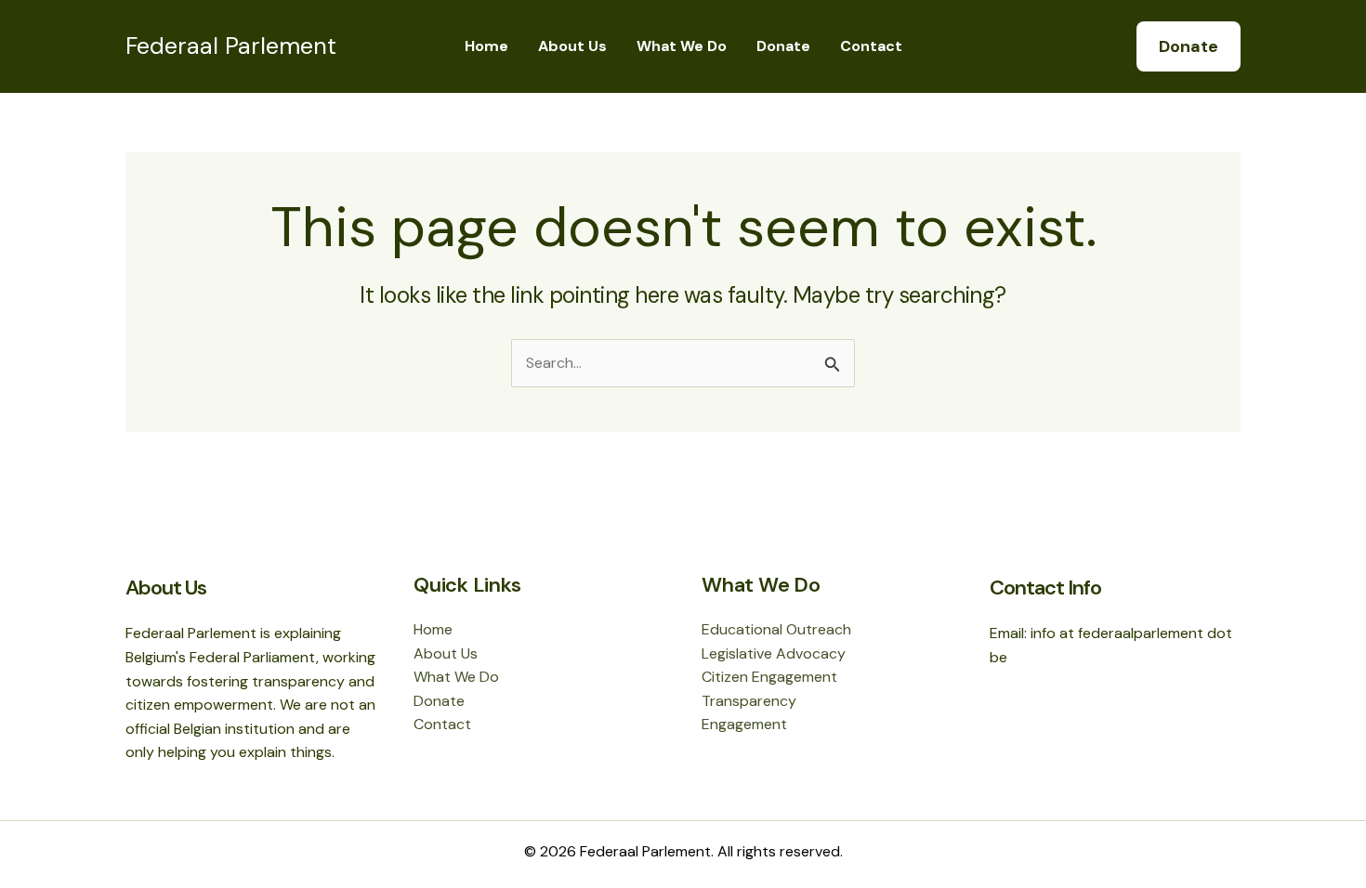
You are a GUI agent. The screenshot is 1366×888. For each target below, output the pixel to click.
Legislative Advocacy (774, 653)
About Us (572, 46)
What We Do (682, 46)
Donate (783, 46)
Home (486, 46)
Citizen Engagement (769, 676)
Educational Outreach (776, 629)
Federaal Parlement (230, 46)
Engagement (744, 724)
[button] (1188, 46)
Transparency (749, 701)
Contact (871, 46)
